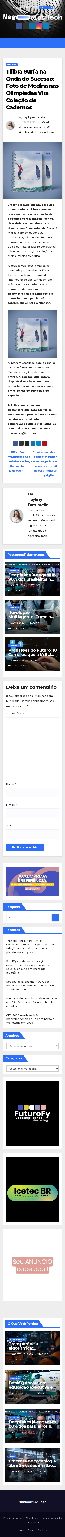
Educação (15, 1378)
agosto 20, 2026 (23, 1354)
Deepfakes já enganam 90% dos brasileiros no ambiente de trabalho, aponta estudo (31, 985)
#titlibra (24, 132)
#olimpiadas (37, 127)
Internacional (17, 1339)
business (11, 65)
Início (21, 1530)
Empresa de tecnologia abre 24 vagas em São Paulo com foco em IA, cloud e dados (32, 1002)
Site (8, 825)
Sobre (30, 1530)
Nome (11, 784)
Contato (42, 1530)
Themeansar (32, 1522)
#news (23, 127)
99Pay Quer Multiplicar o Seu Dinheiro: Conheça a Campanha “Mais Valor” (20, 461)
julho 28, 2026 (21, 1393)
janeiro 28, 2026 (23, 1471)
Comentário (15, 713)
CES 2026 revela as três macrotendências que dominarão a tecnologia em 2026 (30, 1018)
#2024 (46, 121)
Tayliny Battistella (34, 117)
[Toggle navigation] (35, 42)
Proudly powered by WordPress (21, 1518)
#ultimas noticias (42, 132)
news (12, 1456)
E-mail (11, 804)
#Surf (51, 127)
